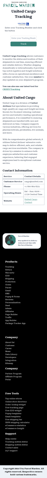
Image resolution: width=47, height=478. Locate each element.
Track (23, 44)
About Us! (10, 342)
